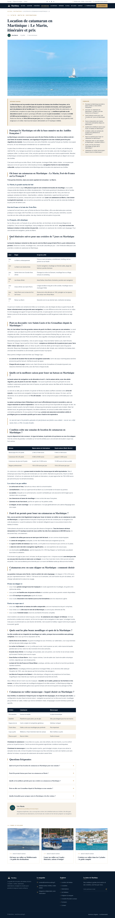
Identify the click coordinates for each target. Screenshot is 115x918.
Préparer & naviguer (17, 1)
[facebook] (49, 2)
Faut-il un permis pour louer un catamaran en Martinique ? (94, 137)
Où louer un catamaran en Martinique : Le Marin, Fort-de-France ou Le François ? (94, 111)
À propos (9, 1)
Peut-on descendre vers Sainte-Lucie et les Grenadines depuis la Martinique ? (94, 122)
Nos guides (102, 5)
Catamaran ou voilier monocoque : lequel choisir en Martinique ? (95, 151)
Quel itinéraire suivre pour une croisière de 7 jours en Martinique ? (95, 117)
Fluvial (67, 5)
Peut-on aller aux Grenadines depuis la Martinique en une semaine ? (31, 788)
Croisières (37, 5)
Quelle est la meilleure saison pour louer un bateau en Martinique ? (95, 127)
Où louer (73, 5)
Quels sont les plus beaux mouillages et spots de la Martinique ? (92, 146)
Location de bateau (66, 882)
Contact (25, 1)
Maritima (15, 5)
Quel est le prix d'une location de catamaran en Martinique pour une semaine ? (34, 765)
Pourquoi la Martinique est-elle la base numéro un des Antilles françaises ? (94, 105)
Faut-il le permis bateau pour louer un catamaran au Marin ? (28, 773)
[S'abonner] (106, 889)
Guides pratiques (90, 5)
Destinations (45, 5)
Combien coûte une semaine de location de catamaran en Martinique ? (94, 132)
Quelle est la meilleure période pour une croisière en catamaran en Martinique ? (35, 781)
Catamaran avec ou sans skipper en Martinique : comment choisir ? (95, 141)
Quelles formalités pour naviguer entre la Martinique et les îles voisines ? (32, 796)
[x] (52, 2)
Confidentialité (103, 914)
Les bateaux (53, 5)
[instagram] (47, 2)
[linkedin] (54, 2)
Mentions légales (93, 914)
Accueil (23, 5)
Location (29, 5)
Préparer (61, 5)
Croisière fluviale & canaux (69, 899)
